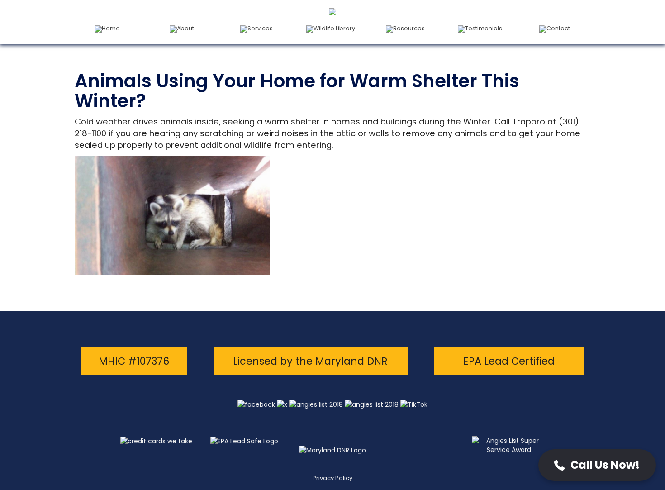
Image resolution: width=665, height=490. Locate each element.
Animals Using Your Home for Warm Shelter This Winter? (297, 91)
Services (260, 28)
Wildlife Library (334, 28)
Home (111, 28)
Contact (558, 28)
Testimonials (483, 28)
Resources (409, 28)
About (185, 28)
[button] (597, 465)
